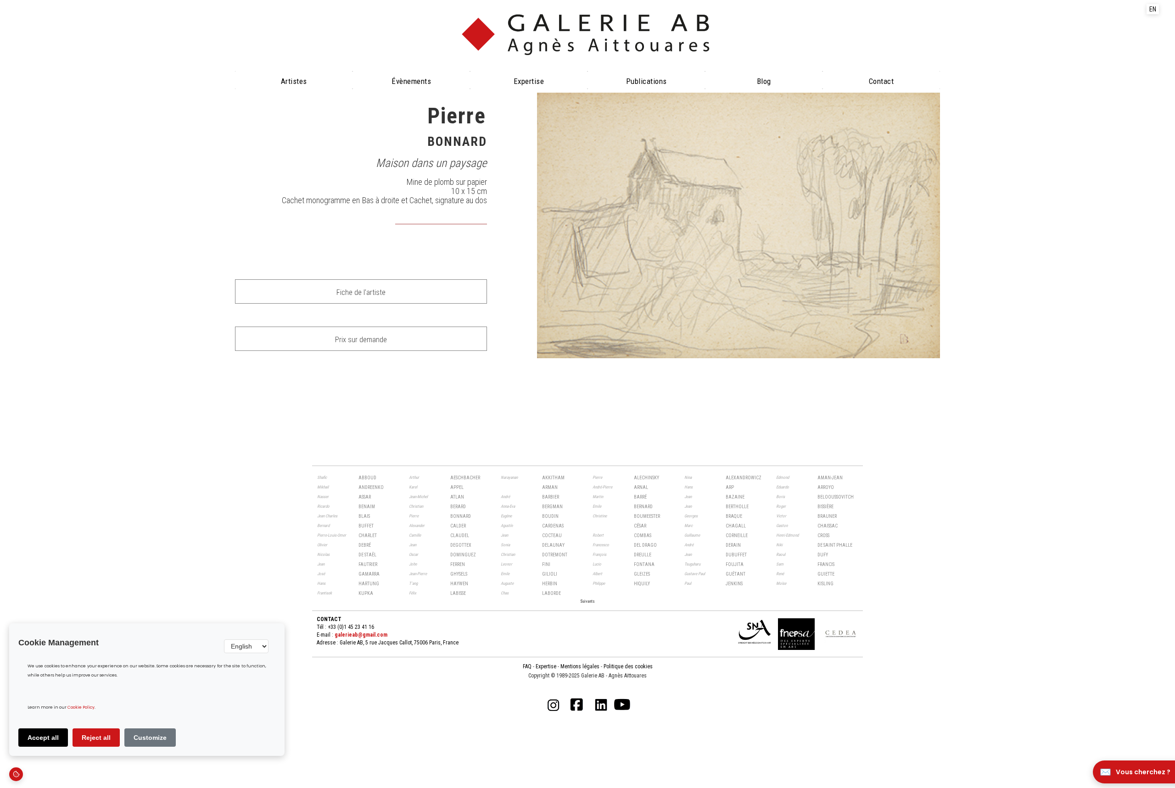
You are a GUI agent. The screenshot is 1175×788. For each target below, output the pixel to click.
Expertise (529, 81)
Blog (764, 81)
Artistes (294, 81)
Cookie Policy (81, 707)
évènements (411, 81)
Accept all (43, 737)
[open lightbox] (738, 225)
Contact (881, 81)
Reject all (96, 737)
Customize (150, 737)
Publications (646, 81)
